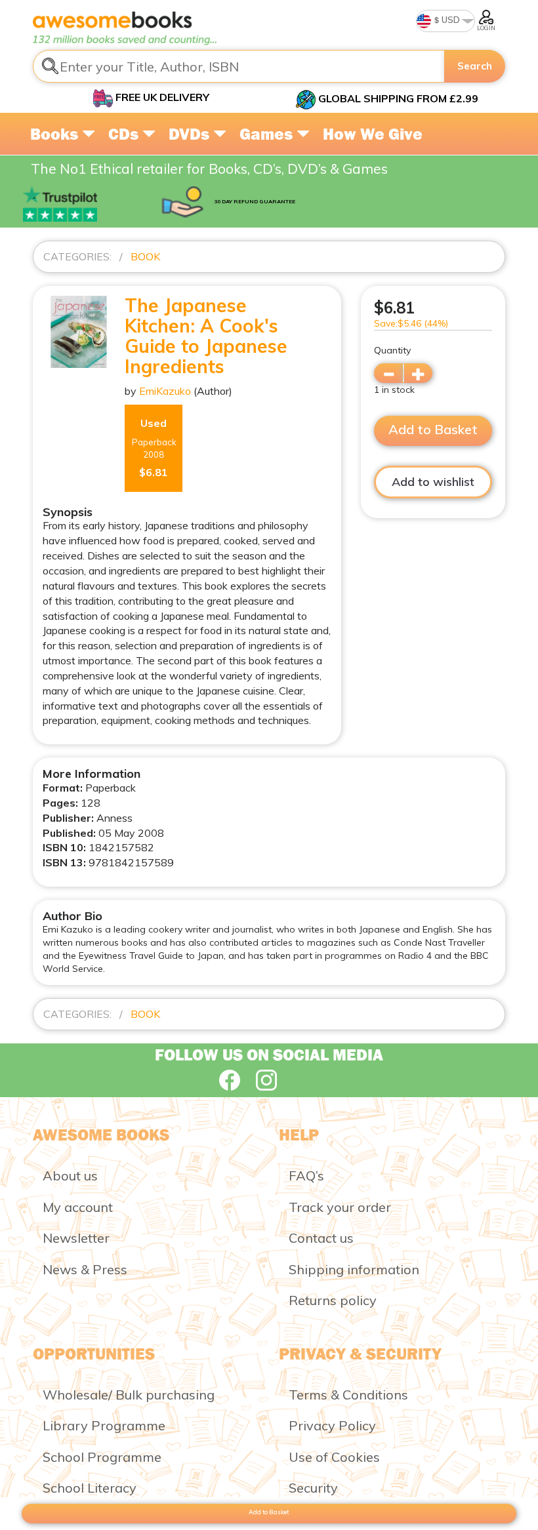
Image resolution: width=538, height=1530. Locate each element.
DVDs (191, 134)
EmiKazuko (165, 390)
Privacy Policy (332, 1425)
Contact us (321, 1238)
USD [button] (450, 19)
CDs (125, 134)
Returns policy (333, 1300)
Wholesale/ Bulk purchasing (129, 1394)
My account (78, 1207)
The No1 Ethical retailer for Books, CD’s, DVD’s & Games (209, 168)
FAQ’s (306, 1175)
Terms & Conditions (348, 1394)
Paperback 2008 (154, 447)
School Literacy (89, 1488)
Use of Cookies (334, 1457)
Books (56, 134)
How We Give (373, 134)
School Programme (102, 1457)
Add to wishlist (433, 481)
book (145, 256)
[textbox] (239, 66)
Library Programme (104, 1425)
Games (268, 134)
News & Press (85, 1269)
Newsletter (76, 1238)
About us (70, 1175)
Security (313, 1488)
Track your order (340, 1207)
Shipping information (354, 1269)
